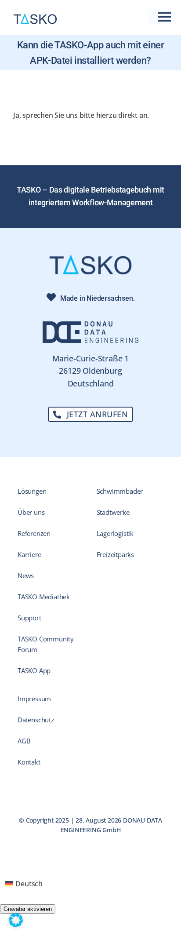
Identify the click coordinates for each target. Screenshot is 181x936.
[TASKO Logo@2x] (90, 257)
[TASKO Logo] (35, 17)
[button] (16, 920)
